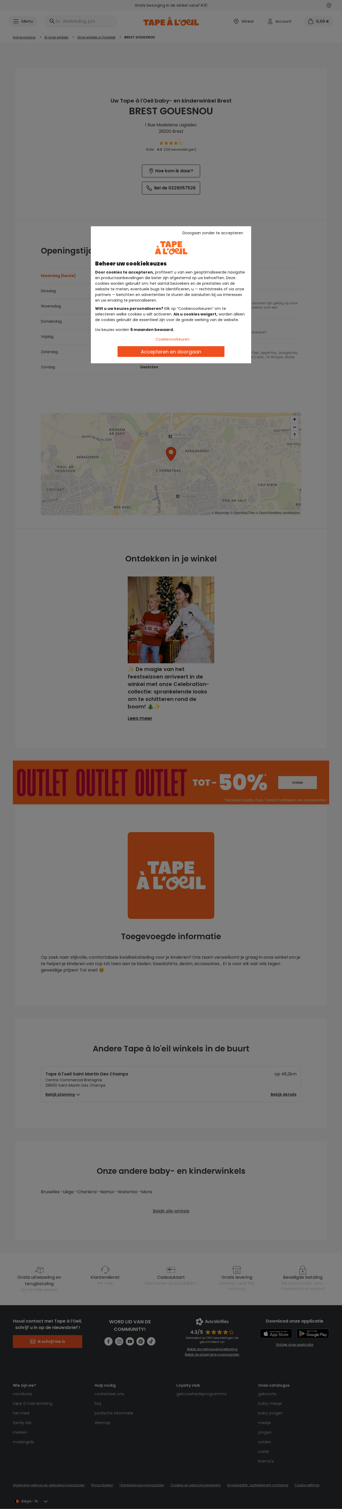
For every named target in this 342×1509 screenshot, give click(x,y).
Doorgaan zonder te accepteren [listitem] (212, 233)
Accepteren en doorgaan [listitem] (171, 351)
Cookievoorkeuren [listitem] (172, 339)
